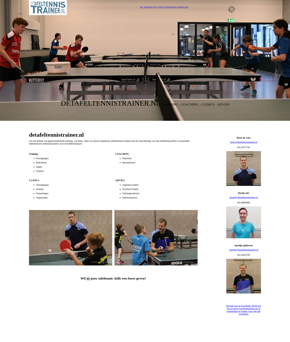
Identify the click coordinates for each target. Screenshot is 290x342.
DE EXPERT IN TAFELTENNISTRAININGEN (164, 7)
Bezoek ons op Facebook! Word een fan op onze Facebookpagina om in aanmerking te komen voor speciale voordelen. (243, 310)
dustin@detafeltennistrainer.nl (244, 197)
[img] (48, 7)
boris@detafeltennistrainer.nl (243, 142)
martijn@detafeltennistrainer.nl (243, 250)
